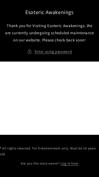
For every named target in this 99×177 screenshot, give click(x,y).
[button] (49, 51)
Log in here (69, 163)
